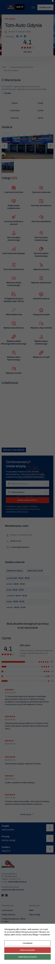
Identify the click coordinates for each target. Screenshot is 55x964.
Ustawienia (27, 943)
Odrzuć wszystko (27, 950)
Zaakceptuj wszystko (27, 957)
